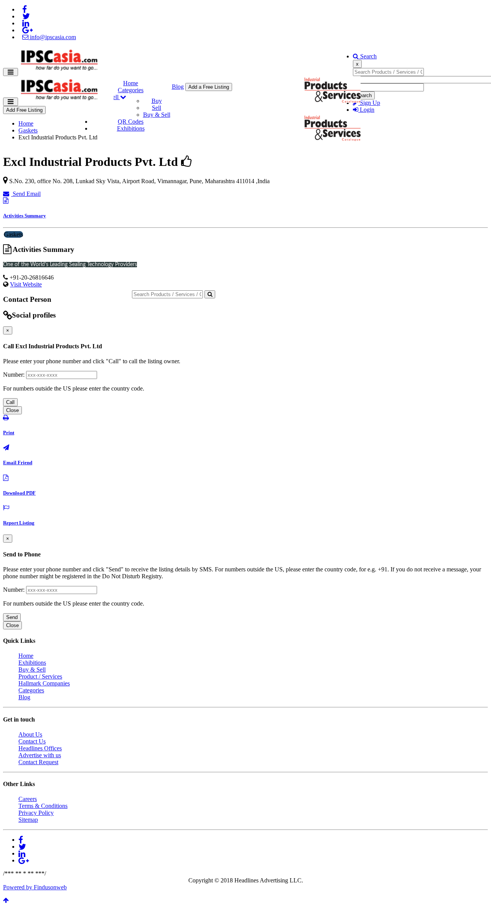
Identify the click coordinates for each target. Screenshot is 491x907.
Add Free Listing (24, 110)
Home (130, 83)
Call (10, 402)
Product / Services (40, 676)
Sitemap (28, 819)
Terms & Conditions (43, 806)
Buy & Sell (156, 114)
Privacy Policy (36, 812)
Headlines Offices (40, 748)
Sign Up (369, 102)
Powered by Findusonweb (35, 887)
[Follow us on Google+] (27, 30)
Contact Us (32, 741)
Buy (157, 101)
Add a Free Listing (208, 87)
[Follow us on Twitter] (26, 16)
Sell (156, 107)
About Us (30, 734)
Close (12, 410)
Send (12, 617)
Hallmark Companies (44, 683)
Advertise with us (39, 755)
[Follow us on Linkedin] (25, 23)
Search (368, 56)
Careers (27, 799)
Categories (130, 90)
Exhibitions (131, 128)
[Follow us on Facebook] (24, 9)
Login (366, 109)
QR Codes (130, 121)
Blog (178, 86)
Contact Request (38, 762)
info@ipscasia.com (52, 37)
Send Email (26, 193)
